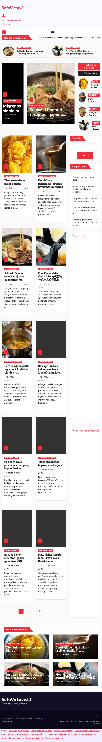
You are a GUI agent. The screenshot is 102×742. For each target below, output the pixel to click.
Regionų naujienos (34, 738)
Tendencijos (90, 73)
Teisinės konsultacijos (41, 731)
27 (40, 611)
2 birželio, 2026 (47, 470)
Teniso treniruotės (75, 734)
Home (98, 716)
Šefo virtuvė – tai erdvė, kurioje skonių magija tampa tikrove (79, 723)
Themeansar (7, 721)
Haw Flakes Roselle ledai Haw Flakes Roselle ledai (49, 558)
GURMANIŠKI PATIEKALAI (74, 48)
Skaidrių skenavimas (63, 731)
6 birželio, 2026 (13, 473)
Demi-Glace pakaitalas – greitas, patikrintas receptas (50, 183)
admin (7, 119)
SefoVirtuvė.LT (17, 699)
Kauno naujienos (16, 738)
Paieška (76, 138)
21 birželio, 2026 (39, 119)
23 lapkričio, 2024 (13, 115)
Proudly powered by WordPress (14, 719)
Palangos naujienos (54, 738)
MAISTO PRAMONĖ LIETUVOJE (10, 101)
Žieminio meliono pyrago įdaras (95, 89)
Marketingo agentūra (19, 731)
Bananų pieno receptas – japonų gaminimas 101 (14, 558)
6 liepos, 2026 (12, 188)
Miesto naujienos (8, 734)
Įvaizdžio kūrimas (44, 734)
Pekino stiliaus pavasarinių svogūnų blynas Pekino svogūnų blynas (16, 466)
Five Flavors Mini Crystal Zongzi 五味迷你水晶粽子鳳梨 (30, 52)
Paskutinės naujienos (90, 66)
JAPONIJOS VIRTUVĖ (93, 109)
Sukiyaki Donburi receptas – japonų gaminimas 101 (14, 276)
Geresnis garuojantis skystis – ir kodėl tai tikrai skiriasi (80, 52)
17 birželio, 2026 (13, 377)
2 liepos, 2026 (46, 191)
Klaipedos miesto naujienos (87, 731)
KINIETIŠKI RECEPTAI (23, 48)
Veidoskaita (59, 734)
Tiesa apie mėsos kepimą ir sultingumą (50, 463)
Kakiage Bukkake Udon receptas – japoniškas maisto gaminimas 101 (49, 370)
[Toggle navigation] (53, 32)
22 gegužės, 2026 (48, 566)
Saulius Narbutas (26, 734)
